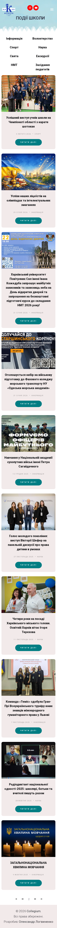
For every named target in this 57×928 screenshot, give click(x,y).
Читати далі (28, 142)
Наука (40, 557)
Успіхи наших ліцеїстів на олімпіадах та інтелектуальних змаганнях (28, 200)
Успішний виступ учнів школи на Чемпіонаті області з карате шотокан (28, 122)
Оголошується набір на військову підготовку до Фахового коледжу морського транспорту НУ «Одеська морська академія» (28, 381)
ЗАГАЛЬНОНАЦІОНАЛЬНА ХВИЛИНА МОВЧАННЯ (28, 865)
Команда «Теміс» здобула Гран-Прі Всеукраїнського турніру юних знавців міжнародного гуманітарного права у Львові (28, 708)
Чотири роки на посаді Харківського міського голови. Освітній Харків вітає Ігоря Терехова (28, 625)
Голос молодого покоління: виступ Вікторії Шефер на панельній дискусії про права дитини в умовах (28, 542)
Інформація (37, 212)
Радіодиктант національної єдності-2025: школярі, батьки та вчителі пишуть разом (28, 789)
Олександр (27, 921)
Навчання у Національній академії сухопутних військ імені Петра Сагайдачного (28, 462)
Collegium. (34, 911)
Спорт (38, 134)
